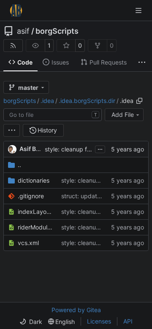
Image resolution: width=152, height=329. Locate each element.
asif (23, 31)
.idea (47, 100)
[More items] (142, 62)
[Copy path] (139, 101)
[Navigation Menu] (139, 10)
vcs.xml (28, 242)
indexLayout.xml (35, 211)
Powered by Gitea (76, 309)
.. (19, 164)
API (128, 321)
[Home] (16, 10)
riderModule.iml (35, 227)
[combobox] (52, 114)
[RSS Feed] (13, 45)
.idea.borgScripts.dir (87, 100)
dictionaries (33, 180)
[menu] (11, 130)
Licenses (99, 321)
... (100, 148)
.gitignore (31, 196)
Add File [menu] (122, 114)
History (47, 130)
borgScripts (57, 31)
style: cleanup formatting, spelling (91, 149)
